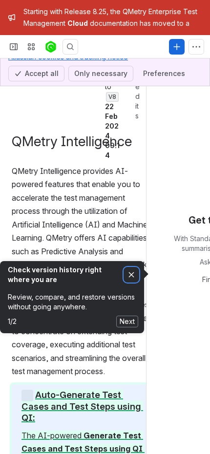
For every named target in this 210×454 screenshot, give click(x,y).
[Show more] (196, 63)
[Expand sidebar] (13, 63)
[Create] (177, 63)
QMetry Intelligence (61, 88)
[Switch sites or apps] (31, 63)
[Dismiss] (131, 291)
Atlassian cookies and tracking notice (68, 22)
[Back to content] (13, 88)
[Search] (70, 63)
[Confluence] (51, 63)
